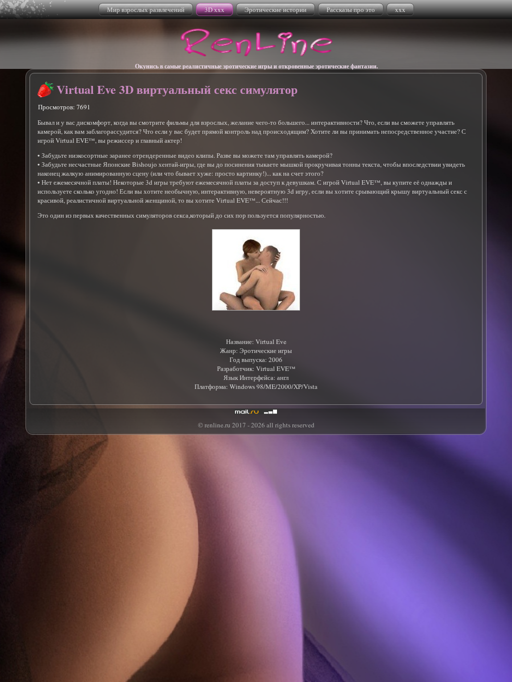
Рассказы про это (350, 9)
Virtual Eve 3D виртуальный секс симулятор (177, 89)
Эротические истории (275, 9)
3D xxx (214, 9)
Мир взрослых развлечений (145, 9)
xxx (400, 9)
